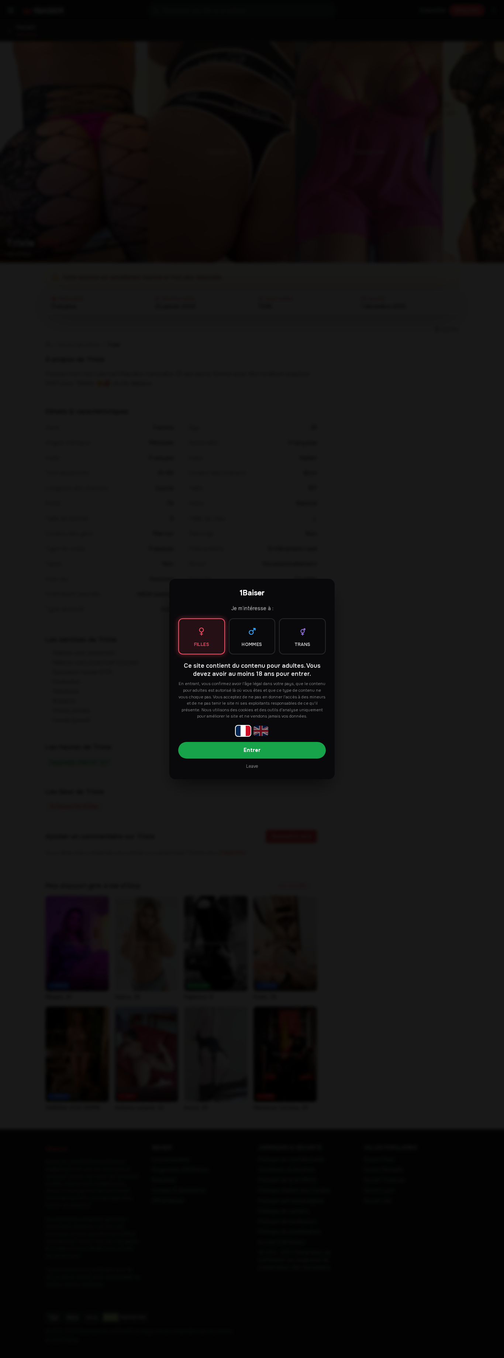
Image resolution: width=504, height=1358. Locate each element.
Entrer (252, 750)
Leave (252, 766)
